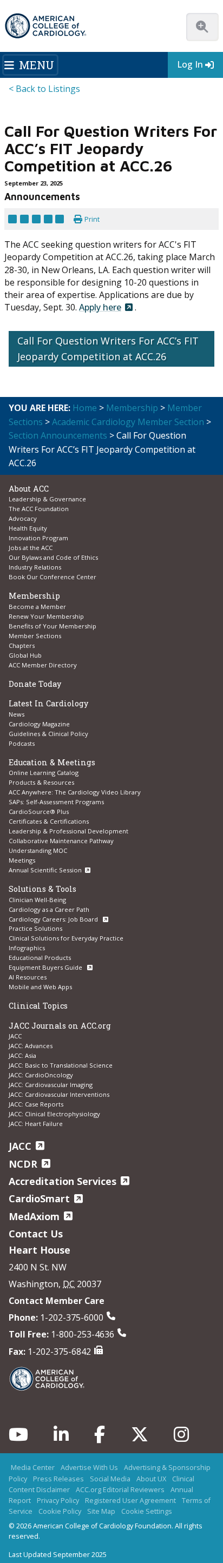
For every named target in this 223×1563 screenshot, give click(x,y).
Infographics (27, 948)
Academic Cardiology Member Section (128, 422)
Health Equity (28, 528)
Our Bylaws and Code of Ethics (53, 557)
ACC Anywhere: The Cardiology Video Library (75, 792)
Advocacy (23, 518)
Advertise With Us (89, 1467)
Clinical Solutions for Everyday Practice (66, 938)
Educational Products (40, 957)
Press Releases (58, 1478)
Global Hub (25, 655)
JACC (15, 1036)
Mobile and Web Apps (40, 987)
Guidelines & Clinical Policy (48, 734)
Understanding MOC (38, 850)
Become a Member (37, 606)
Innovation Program (38, 538)
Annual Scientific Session (45, 870)
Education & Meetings (52, 762)
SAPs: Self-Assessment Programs (56, 802)
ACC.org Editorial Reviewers (120, 1489)
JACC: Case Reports (36, 1104)
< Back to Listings (44, 89)
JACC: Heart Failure (36, 1124)
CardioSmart (39, 1198)
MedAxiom (34, 1216)
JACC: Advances (31, 1046)
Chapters (22, 645)
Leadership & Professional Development (68, 831)
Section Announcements (58, 435)
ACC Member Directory (43, 665)
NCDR (23, 1163)
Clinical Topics (38, 1006)
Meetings (22, 860)
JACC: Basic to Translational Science (61, 1065)
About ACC (29, 489)
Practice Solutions (35, 928)
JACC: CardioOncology (41, 1075)
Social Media (110, 1478)
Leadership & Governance (47, 499)
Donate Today (35, 684)
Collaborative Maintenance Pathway (61, 841)
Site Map (101, 1511)
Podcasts (22, 743)
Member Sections (35, 636)
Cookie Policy (59, 1511)
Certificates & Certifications (49, 821)
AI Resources (28, 977)
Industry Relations (35, 567)
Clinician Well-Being (37, 900)
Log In (190, 64)
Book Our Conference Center (52, 577)
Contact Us (36, 1233)
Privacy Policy (58, 1500)
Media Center (33, 1467)
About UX (151, 1478)
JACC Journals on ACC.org (60, 1026)
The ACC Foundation (39, 509)
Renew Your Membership (46, 616)
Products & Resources (41, 782)
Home (85, 408)
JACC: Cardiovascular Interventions (59, 1094)
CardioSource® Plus (39, 811)
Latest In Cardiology (48, 703)
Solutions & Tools (42, 889)
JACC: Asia (22, 1055)
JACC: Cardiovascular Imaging (51, 1085)
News (16, 714)
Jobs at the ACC (31, 548)
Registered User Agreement (130, 1500)
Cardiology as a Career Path (49, 909)
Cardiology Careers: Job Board (54, 919)
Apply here (100, 307)
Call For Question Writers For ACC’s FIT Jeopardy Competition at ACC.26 (108, 348)
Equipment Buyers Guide (46, 967)
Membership (132, 408)
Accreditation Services (62, 1181)
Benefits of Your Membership (52, 626)
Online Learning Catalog (43, 773)
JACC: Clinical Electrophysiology (54, 1114)
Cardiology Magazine (39, 724)
